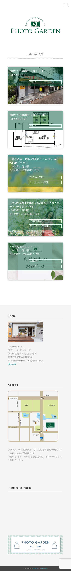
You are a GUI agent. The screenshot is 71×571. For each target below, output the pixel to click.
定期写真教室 (36, 221)
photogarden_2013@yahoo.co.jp (29, 360)
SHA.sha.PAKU (37, 177)
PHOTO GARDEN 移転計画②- (26, 73)
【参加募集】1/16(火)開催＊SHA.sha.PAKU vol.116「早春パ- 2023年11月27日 (34, 165)
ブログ (33, 82)
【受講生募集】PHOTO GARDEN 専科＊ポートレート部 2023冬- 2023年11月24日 (34, 208)
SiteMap (12, 364)
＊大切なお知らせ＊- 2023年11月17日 (24, 250)
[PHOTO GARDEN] (35, 19)
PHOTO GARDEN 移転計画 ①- (27, 117)
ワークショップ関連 (39, 182)
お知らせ (34, 261)
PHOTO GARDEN (40, 568)
